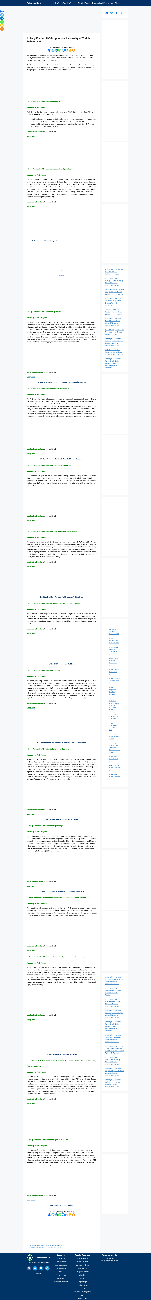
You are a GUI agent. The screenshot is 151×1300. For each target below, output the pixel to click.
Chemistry (82, 1275)
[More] (73, 50)
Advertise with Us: (109, 1255)
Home (51, 3)
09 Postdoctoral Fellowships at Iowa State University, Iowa (46, 1247)
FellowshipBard (34, 3)
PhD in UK (71, 3)
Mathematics (82, 1285)
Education (82, 1288)
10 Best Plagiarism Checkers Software (61, 1054)
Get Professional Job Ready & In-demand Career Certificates (61, 743)
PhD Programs (82, 1258)
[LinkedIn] (116, 13)
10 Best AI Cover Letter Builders (61, 664)
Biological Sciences (82, 1272)
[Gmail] (66, 50)
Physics (82, 1278)
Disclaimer (61, 1278)
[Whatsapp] (59, 50)
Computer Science (82, 1265)
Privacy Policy (61, 1275)
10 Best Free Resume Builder (61, 1205)
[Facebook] (49, 50)
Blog (117, 3)
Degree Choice (61, 1268)
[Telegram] (121, 13)
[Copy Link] (70, 50)
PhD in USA (60, 3)
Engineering (82, 1268)
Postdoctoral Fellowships (102, 3)
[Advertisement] (61, 20)
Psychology (83, 1282)
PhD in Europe (84, 3)
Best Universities (61, 1265)
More (82, 1295)
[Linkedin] (56, 50)
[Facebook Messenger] (63, 50)
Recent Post (82, 1298)
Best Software (61, 1262)
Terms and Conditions (61, 1282)
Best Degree (61, 1258)
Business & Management (82, 1292)
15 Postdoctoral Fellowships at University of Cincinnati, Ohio (46, 1245)
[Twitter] (53, 50)
